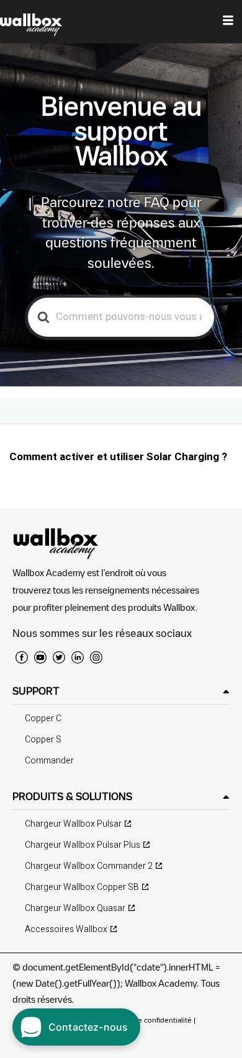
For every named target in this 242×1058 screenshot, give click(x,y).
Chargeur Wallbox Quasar (75, 908)
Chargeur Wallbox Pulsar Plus (82, 844)
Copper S (43, 739)
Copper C (43, 718)
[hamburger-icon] (228, 22)
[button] (121, 691)
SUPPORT (36, 691)
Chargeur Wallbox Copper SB (82, 887)
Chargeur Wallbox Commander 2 (89, 866)
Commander (49, 760)
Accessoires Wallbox (66, 929)
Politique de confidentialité (147, 1019)
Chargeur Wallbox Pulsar (73, 823)
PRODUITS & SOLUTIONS (72, 796)
